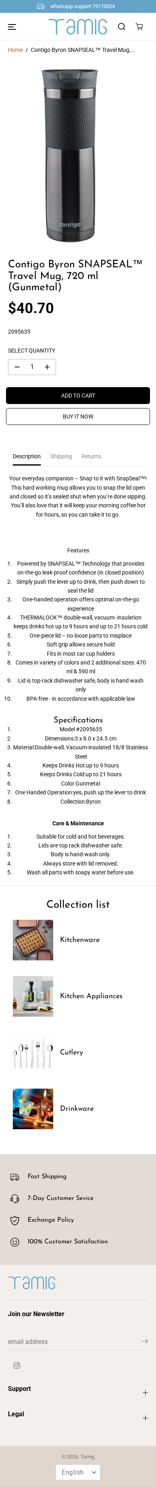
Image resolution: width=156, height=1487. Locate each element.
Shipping (61, 456)
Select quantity (31, 350)
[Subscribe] (145, 1342)
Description (27, 456)
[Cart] (139, 26)
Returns (91, 456)
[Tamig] (78, 26)
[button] (12, 26)
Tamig (87, 1457)
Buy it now (78, 416)
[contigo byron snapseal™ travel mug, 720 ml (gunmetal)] (70, 155)
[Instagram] (17, 1365)
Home (15, 50)
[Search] (121, 26)
